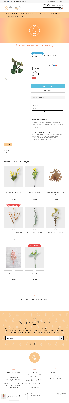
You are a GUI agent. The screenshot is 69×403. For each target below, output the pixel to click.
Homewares (38, 13)
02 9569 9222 (61, 1)
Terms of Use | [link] (30, 393)
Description (8, 144)
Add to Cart (13, 173)
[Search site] (59, 8)
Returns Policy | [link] (32, 395)
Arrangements (22, 13)
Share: (51, 65)
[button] (48, 91)
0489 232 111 (60, 375)
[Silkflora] (12, 6)
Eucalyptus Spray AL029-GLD (13, 232)
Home (7, 13)
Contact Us (52, 1)
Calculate (48, 112)
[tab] (8, 144)
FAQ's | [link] (38, 395)
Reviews (13, 16)
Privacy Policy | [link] (37, 393)
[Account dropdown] (48, 1)
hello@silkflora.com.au (55, 378)
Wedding (30, 13)
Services (46, 13)
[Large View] (6, 79)
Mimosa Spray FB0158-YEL (13, 192)
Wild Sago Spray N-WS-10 (55, 232)
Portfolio (8, 16)
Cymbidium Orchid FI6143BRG (14, 396)
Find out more (23, 1)
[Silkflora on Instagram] (34, 343)
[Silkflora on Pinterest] (38, 343)
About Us (53, 13)
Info (33, 75)
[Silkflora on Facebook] (30, 343)
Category (13, 13)
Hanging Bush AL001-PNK (13, 273)
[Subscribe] (61, 338)
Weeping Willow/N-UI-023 (34, 232)
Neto (65, 396)
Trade (59, 13)
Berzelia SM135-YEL (34, 192)
